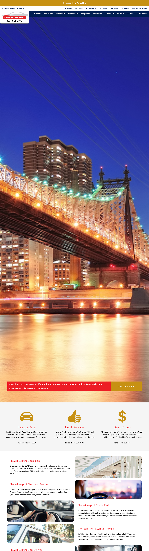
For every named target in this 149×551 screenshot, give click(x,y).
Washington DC (141, 14)
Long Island (85, 14)
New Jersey (48, 14)
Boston (130, 14)
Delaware (120, 14)
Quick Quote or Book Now (74, 3)
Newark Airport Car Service (14, 8)
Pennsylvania (73, 14)
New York (37, 14)
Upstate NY (110, 14)
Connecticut (60, 14)
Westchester (97, 14)
